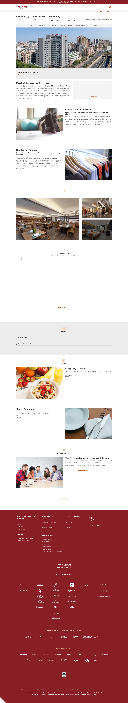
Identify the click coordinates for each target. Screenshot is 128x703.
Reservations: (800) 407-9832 (25, 538)
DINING (70, 25)
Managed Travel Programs (49, 522)
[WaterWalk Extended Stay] (24, 591)
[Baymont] (56, 607)
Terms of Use (45, 544)
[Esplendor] (72, 591)
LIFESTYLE (72, 580)
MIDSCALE (56, 580)
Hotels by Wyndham (64, 574)
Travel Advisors (46, 530)
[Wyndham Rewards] (64, 566)
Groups (19, 521)
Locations (20, 526)
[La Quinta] (56, 585)
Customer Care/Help (23, 540)
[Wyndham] (88, 585)
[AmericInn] (56, 602)
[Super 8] (40, 591)
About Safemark (46, 546)
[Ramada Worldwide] (56, 613)
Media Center (70, 522)
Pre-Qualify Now (65, 2)
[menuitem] (62, 7)
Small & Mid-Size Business (49, 527)
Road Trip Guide (21, 529)
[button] (29, 2)
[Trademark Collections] (88, 591)
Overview (32, 25)
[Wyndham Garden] (56, 596)
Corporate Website (71, 520)
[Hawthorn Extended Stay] (24, 585)
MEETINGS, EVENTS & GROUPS (83, 25)
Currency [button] (109, 11)
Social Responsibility (72, 530)
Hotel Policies (93, 96)
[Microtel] (40, 596)
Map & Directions (51, 25)
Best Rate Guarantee (47, 539)
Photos (41, 25)
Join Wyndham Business (48, 520)
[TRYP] (72, 585)
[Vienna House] (72, 602)
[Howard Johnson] (40, 602)
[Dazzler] (72, 596)
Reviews (96, 25)
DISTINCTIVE (104, 580)
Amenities (62, 25)
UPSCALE (88, 580)
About (19, 524)
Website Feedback (94, 525)
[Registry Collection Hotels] (104, 585)
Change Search (98, 11)
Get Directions (62, 307)
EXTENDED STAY (24, 580)
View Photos (97, 229)
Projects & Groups (47, 525)
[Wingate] (56, 591)
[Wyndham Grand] (104, 596)
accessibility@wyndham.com (78, 689)
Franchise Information (72, 525)
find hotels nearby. (94, 20)
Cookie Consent (46, 549)
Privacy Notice (46, 541)
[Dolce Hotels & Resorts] (104, 591)
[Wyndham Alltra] (72, 607)
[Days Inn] (40, 585)
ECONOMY (40, 580)
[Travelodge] (40, 607)
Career (68, 527)
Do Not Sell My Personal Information (52, 551)
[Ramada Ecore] (56, 618)
